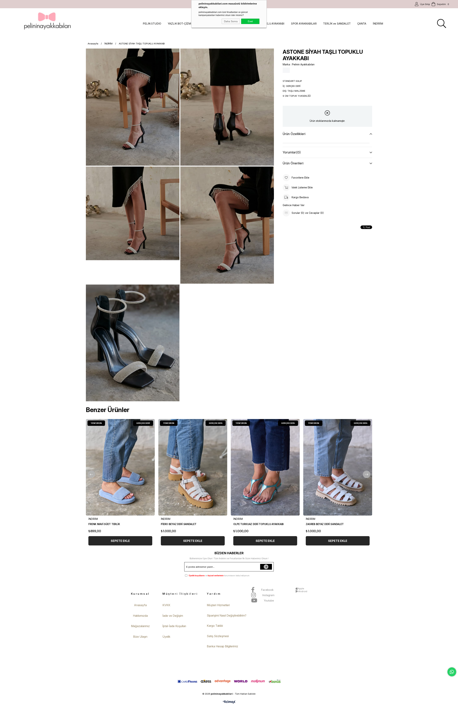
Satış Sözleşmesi (218, 636)
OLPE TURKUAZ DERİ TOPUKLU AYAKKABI (258, 524)
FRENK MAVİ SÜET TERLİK (104, 524)
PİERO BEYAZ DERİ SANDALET (178, 524)
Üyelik (166, 636)
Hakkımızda (140, 615)
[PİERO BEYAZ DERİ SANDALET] (192, 467)
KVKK (166, 605)
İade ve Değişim (172, 615)
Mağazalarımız (140, 626)
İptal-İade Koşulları (174, 626)
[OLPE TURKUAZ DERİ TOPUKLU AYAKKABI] (265, 467)
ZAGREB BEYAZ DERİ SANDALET (325, 524)
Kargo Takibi (215, 625)
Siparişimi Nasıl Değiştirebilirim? (226, 615)
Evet (250, 21)
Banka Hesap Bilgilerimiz (222, 646)
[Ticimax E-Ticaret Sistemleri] (229, 702)
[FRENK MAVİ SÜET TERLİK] (120, 467)
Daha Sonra (231, 21)
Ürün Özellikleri (294, 134)
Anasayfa (140, 605)
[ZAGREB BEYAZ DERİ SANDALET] (337, 467)
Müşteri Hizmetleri (218, 605)
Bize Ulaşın (140, 636)
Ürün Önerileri (293, 163)
